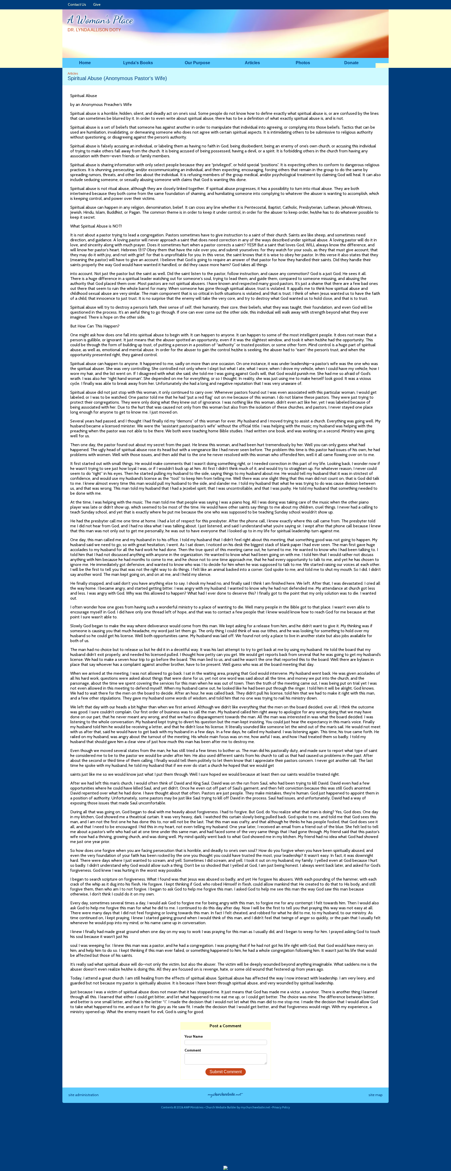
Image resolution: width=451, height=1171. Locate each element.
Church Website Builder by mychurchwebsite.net (237, 1107)
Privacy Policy (281, 1107)
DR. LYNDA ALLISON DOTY (94, 30)
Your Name (194, 1036)
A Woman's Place (100, 19)
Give (96, 4)
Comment (193, 1050)
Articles (73, 73)
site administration (83, 1094)
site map (376, 1094)
